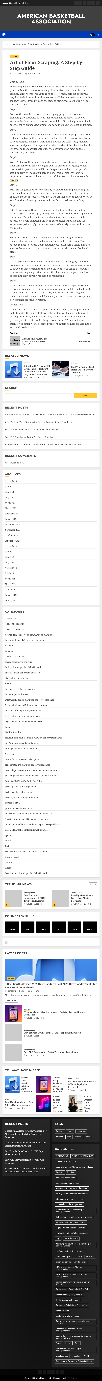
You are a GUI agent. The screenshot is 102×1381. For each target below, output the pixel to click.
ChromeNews (59, 1378)
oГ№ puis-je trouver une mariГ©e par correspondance (31, 770)
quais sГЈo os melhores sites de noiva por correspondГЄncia (33, 824)
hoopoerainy (17, 74)
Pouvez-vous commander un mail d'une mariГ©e (28, 813)
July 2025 (9, 551)
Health (8, 683)
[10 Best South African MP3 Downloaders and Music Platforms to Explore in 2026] (60, 898)
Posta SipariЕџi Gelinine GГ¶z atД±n (22, 797)
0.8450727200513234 (15, 629)
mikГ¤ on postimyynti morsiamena (21, 743)
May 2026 (9, 497)
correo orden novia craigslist (18, 662)
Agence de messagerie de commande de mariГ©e (28, 634)
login (7, 727)
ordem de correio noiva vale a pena (22, 759)
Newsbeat (10, 754)
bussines (14, 56)
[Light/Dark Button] (92, 34)
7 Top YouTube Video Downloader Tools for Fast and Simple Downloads (38, 422)
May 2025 (9, 562)
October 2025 (11, 535)
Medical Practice (13, 732)
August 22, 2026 (32, 378)
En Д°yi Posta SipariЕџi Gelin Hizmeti (23, 667)
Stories (8, 840)
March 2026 (10, 508)
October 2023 (11, 589)
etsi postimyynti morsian (16, 678)
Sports (8, 835)
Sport (69, 1136)
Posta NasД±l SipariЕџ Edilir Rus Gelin (23, 781)
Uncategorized (12, 857)
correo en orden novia (15, 656)
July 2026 (9, 486)
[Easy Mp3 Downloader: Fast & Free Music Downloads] (13, 898)
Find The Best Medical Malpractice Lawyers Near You (82, 370)
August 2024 (11, 568)
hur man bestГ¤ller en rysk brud (20, 689)
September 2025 (13, 540)
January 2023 (11, 595)
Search (11, 388)
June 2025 (9, 557)
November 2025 (12, 530)
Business (9, 645)
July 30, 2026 (78, 376)
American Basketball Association (51, 18)
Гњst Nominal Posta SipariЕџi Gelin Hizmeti (26, 873)
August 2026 (11, 481)
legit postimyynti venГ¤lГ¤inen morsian (24, 721)
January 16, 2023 (33, 74)
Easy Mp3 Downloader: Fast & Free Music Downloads (30, 437)
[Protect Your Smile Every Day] (75, 1103)
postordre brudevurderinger (19, 808)
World (8, 867)
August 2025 (11, 546)
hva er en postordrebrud (17, 694)
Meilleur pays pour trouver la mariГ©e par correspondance (33, 737)
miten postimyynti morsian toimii (21, 748)
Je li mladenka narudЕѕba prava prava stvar (26, 705)
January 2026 (11, 519)
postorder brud (12, 802)
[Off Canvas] (3, 34)
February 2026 (12, 513)
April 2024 (10, 578)
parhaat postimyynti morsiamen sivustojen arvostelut (30, 775)
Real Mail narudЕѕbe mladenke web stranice (26, 830)
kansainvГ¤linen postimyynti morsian (23, 710)
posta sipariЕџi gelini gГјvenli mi (20, 786)
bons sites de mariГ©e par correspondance (25, 640)
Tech (7, 846)
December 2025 (12, 524)
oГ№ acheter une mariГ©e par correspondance (27, 764)
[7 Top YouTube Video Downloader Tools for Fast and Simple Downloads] (13, 1013)
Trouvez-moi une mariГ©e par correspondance (27, 851)
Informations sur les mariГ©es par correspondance (29, 699)
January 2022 (11, 600)
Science (59, 1136)
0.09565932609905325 (15, 624)
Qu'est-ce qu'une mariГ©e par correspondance (27, 819)
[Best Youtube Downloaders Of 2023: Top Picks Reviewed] (13, 1032)
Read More (11, 1000)
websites (9, 862)
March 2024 (10, 584)
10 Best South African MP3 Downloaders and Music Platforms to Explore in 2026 (43, 444)
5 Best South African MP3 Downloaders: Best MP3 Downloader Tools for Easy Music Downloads (37, 370)
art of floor (32, 309)
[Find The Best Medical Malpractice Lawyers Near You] (60, 369)
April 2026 (10, 502)
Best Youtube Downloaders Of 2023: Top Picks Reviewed (31, 429)
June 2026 (9, 492)
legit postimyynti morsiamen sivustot (22, 716)
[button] (9, 35)
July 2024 (9, 573)
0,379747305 (11, 618)
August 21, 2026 (32, 904)
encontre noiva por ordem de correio (22, 672)
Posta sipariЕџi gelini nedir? (18, 792)
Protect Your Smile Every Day (88, 1105)
